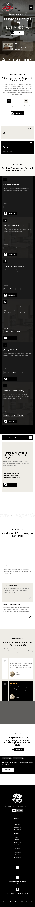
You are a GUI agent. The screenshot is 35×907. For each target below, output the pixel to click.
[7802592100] (17, 867)
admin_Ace (7, 758)
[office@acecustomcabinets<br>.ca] (17, 877)
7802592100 (17, 872)
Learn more (8, 769)
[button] (31, 7)
